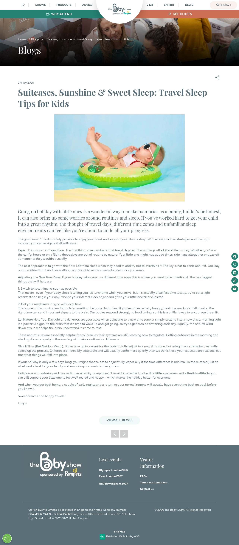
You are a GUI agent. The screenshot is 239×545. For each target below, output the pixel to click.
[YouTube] (234, 288)
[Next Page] (124, 434)
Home (22, 39)
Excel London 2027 (110, 476)
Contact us (147, 489)
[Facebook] (234, 256)
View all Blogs (119, 420)
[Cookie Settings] (7, 538)
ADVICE (87, 5)
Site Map (119, 531)
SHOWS (40, 5)
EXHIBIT (169, 5)
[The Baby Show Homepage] (119, 9)
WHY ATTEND (61, 14)
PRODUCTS (64, 5)
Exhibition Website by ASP (122, 536)
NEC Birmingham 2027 (113, 483)
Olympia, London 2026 (113, 470)
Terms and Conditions (154, 482)
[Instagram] (234, 264)
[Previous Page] (115, 434)
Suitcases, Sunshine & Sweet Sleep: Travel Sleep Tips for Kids (86, 39)
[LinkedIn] (234, 272)
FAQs (143, 476)
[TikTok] (234, 280)
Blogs (35, 39)
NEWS (189, 5)
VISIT (150, 5)
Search (225, 5)
